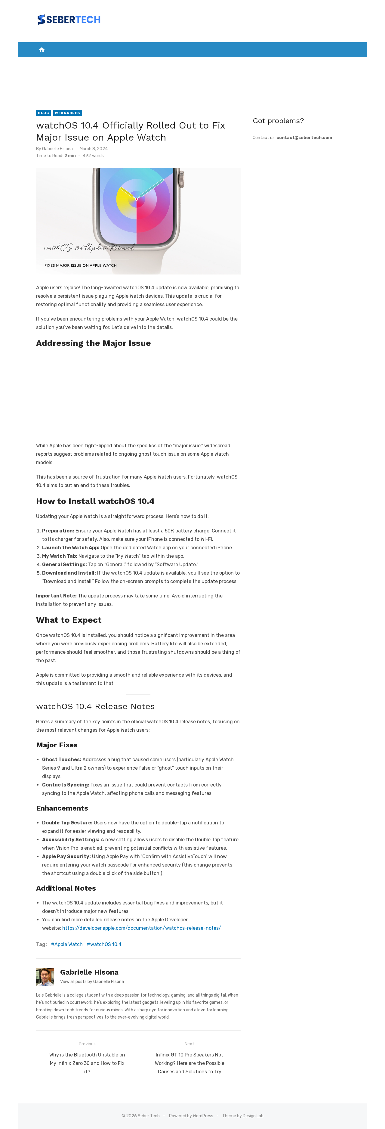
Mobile (102, 63)
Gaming (197, 63)
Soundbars (192, 78)
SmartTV (171, 63)
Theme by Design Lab (242, 1115)
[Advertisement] (138, 393)
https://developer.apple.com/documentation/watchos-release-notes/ (141, 928)
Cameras (254, 63)
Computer (284, 63)
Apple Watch (68, 944)
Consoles (224, 63)
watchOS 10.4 (106, 944)
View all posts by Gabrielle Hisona (92, 981)
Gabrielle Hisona (57, 148)
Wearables (316, 63)
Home (61, 63)
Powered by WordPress (191, 1115)
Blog (43, 113)
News (81, 63)
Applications (137, 63)
